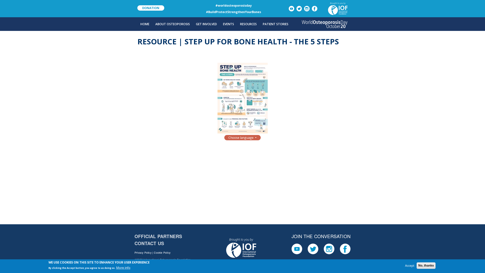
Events (228, 24)
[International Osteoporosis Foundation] (333, 8)
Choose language (241, 138)
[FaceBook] (314, 8)
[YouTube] (291, 8)
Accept (409, 266)
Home (144, 24)
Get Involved (206, 24)
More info (123, 268)
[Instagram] (306, 8)
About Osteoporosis (172, 24)
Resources (248, 24)
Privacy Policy (143, 252)
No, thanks (426, 265)
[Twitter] (299, 8)
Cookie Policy (162, 252)
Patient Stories (275, 24)
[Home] (324, 24)
